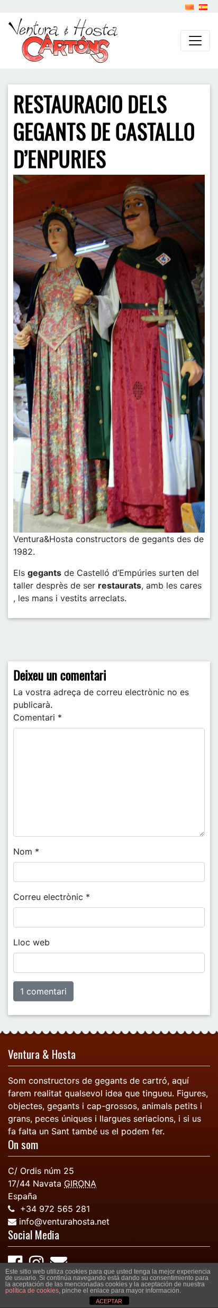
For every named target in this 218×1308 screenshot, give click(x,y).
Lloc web (31, 942)
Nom (26, 851)
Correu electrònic (51, 897)
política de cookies (32, 1290)
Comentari (37, 717)
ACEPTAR (109, 1301)
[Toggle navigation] (195, 40)
